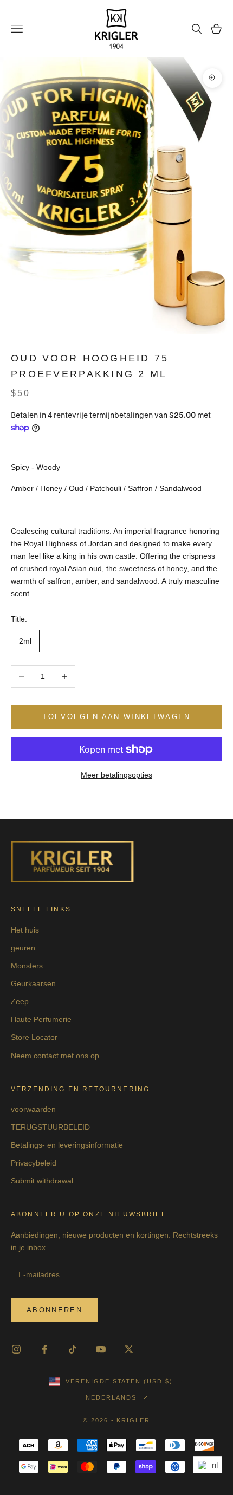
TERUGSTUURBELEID (50, 1127)
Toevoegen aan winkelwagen (116, 717)
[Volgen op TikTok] (72, 1349)
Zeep (20, 1001)
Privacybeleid (33, 1163)
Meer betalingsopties (116, 775)
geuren (23, 947)
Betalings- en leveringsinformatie (67, 1145)
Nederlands (111, 1397)
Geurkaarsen (33, 983)
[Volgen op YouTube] (100, 1349)
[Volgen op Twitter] (129, 1349)
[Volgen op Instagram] (16, 1349)
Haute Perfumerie (41, 1019)
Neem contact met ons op (55, 1055)
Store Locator (34, 1037)
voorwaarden (33, 1109)
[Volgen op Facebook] (44, 1349)
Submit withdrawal (42, 1180)
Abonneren (54, 1310)
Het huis (25, 930)
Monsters (27, 965)
